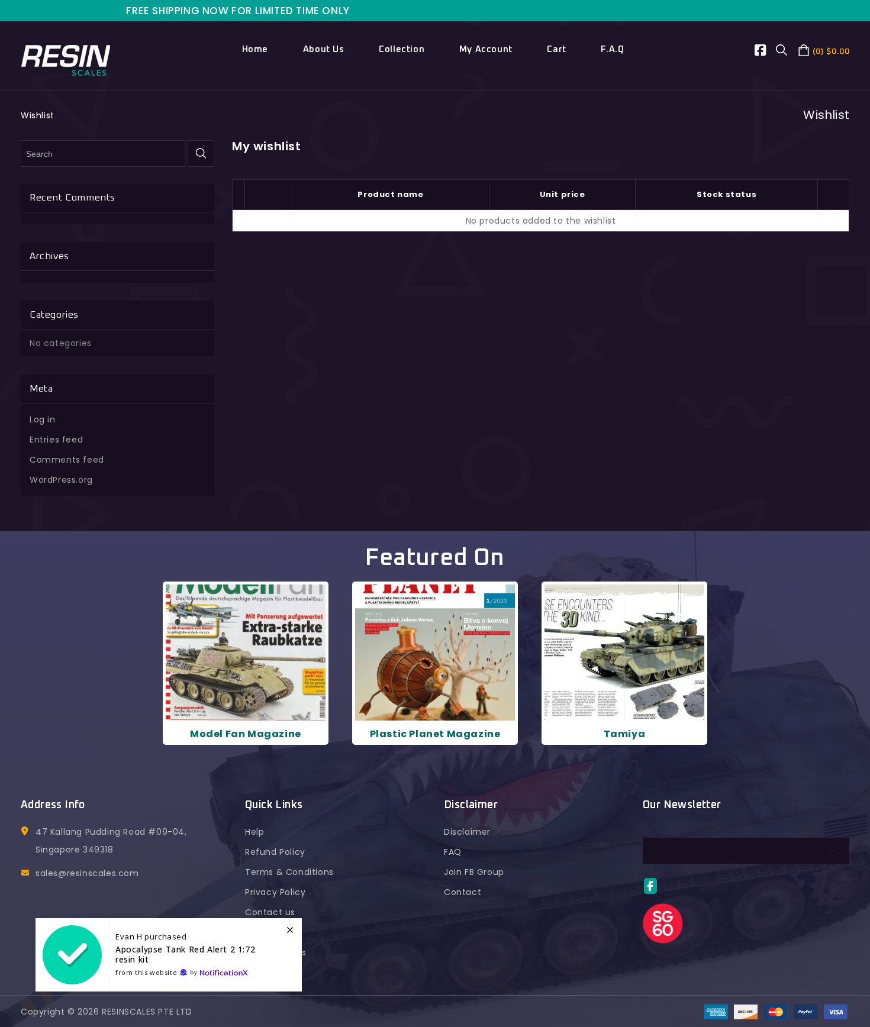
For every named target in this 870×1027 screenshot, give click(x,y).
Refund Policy (275, 852)
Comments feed (67, 460)
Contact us (270, 912)
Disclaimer (467, 832)
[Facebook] (765, 52)
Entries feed (56, 439)
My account (486, 49)
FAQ (453, 852)
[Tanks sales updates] (169, 955)
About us (323, 49)
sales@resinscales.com (87, 873)
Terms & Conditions (289, 872)
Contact (462, 892)
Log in (43, 419)
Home (255, 49)
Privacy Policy (275, 892)
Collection (401, 49)
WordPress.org (61, 480)
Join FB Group (474, 872)
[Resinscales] (66, 59)
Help (254, 832)
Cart (556, 49)
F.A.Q (612, 49)
